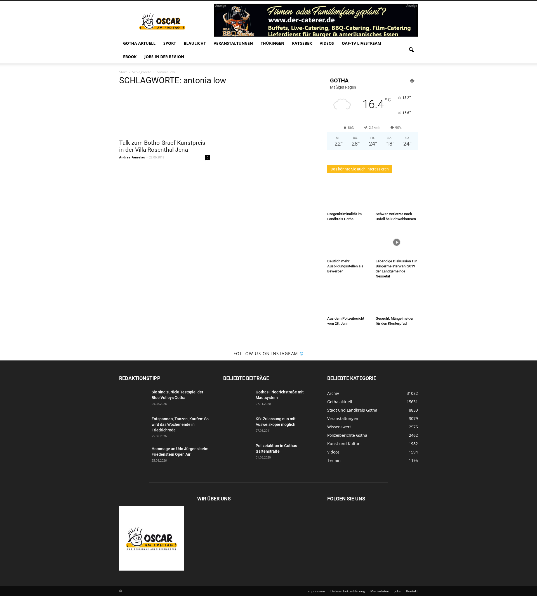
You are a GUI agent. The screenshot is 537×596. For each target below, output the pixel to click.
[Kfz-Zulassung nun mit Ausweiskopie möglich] (237, 426)
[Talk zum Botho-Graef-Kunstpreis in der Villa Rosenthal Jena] (164, 113)
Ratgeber (302, 43)
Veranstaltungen (233, 43)
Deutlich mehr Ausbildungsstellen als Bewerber (345, 266)
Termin (334, 460)
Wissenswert (339, 426)
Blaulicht (195, 43)
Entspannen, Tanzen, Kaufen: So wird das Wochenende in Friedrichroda (180, 424)
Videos (327, 43)
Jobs (397, 591)
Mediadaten (379, 591)
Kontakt (412, 591)
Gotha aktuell (139, 43)
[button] (411, 50)
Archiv (333, 393)
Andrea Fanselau (132, 157)
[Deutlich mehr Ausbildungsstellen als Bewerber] (348, 242)
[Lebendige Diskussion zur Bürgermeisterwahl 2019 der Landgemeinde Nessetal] (397, 242)
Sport (169, 43)
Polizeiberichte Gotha (347, 435)
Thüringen (272, 43)
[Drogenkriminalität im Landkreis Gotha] (348, 195)
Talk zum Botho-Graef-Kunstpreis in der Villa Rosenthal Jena (162, 146)
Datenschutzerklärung (347, 591)
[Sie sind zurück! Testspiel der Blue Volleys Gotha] (133, 399)
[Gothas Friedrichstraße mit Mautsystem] (237, 399)
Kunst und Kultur (343, 443)
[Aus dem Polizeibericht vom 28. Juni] (348, 299)
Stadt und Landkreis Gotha (352, 410)
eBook (129, 56)
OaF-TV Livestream (361, 43)
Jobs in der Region (164, 56)
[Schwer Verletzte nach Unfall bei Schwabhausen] (397, 195)
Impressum (316, 591)
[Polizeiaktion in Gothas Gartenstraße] (237, 452)
